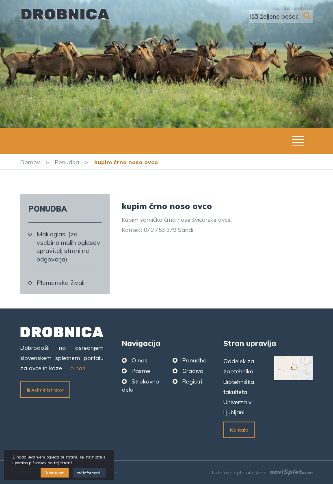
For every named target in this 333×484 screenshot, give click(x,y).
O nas (139, 360)
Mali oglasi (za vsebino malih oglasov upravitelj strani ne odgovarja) (68, 246)
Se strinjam (55, 473)
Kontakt (239, 430)
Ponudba (67, 162)
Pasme (141, 371)
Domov (30, 162)
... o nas (75, 368)
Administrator (47, 390)
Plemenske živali (60, 282)
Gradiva (192, 371)
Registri (192, 381)
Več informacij (89, 473)
